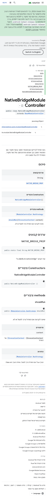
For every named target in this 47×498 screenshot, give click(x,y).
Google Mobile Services (37, 470)
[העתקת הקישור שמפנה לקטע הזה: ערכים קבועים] (26, 235)
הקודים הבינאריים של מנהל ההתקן (34, 421)
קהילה (29, 485)
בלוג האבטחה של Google (36, 440)
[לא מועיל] (30, 65)
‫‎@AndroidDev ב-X (38, 433)
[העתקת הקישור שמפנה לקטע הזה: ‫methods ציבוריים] (21, 295)
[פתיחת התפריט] (42, 2)
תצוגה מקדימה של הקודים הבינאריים (33, 414)
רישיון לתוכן (41, 387)
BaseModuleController (34, 113)
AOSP (43, 61)
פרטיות (6, 485)
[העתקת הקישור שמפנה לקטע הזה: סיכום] (36, 164)
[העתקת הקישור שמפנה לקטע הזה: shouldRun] (33, 302)
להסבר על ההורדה (39, 410)
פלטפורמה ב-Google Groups (35, 444)
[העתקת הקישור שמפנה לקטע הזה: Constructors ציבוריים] (16, 268)
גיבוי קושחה (41, 417)
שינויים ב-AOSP (32, 30)
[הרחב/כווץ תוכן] (36, 70)
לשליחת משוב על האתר (36, 489)
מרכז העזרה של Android (36, 460)
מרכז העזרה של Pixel (38, 463)
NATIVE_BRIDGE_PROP (34, 183)
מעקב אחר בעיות (39, 477)
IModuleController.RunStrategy (29, 214)
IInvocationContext (26, 220)
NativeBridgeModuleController (28, 200)
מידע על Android (39, 485)
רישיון (12, 485)
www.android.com (38, 467)
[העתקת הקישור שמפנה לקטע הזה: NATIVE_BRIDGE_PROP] (19, 241)
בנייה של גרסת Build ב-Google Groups (32, 447)
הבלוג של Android (39, 437)
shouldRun (13, 220)
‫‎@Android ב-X (40, 430)
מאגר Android (40, 403)
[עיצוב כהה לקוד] (44, 248)
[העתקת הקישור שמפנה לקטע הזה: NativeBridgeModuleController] (12, 275)
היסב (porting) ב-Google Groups (34, 451)
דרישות (42, 407)
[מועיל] (33, 65)
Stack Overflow (40, 474)
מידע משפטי (21, 485)
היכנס (5, 3)
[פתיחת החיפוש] (14, 2)
